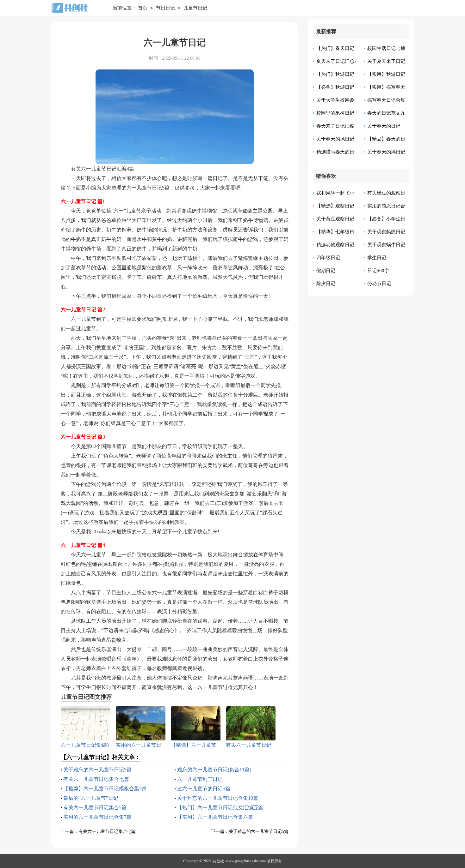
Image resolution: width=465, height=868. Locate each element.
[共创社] (77, 8)
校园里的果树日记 (335, 113)
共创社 (218, 861)
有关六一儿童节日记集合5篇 (95, 807)
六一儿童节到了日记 (200, 779)
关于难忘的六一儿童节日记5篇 (97, 769)
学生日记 (376, 257)
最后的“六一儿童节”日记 (90, 798)
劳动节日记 (379, 283)
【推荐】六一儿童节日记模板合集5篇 (105, 788)
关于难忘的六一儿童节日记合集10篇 (217, 798)
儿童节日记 (195, 7)
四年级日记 (328, 257)
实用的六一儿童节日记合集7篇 (97, 817)
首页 (142, 7)
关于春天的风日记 (386, 151)
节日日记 (165, 7)
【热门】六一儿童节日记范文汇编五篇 (220, 807)
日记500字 (378, 270)
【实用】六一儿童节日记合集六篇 (215, 817)
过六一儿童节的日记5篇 (203, 788)
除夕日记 (325, 283)
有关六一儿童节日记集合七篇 (96, 779)
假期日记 (325, 270)
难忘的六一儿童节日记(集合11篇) (214, 769)
